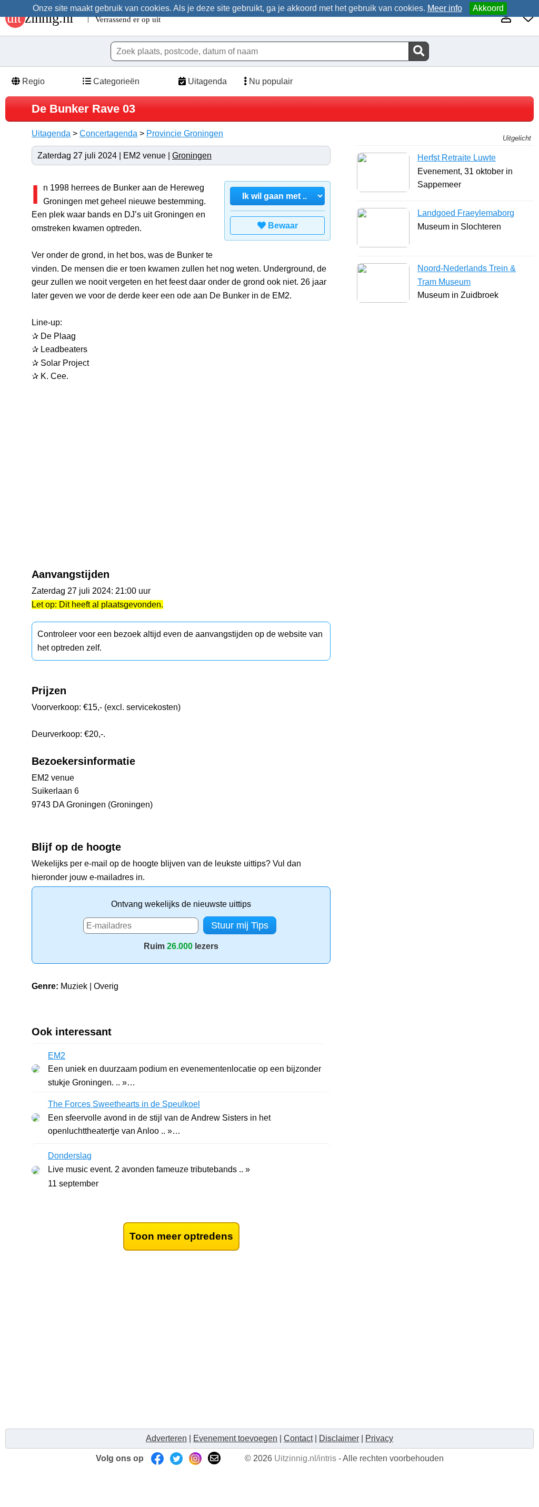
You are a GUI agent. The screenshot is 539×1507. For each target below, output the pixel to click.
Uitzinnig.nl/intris (305, 1458)
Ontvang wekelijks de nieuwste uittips (181, 904)
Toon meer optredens (181, 1236)
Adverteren (166, 1438)
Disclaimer (339, 1438)
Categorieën (115, 81)
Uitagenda (206, 81)
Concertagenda (108, 133)
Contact (298, 1438)
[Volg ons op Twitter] (176, 1458)
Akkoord (488, 8)
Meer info (444, 8)
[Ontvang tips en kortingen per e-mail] (214, 1458)
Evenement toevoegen (235, 1438)
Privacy (379, 1438)
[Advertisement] (120, 481)
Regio (32, 81)
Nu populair (270, 81)
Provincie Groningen (184, 133)
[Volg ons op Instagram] (195, 1458)
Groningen (192, 155)
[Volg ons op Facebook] (157, 1458)
